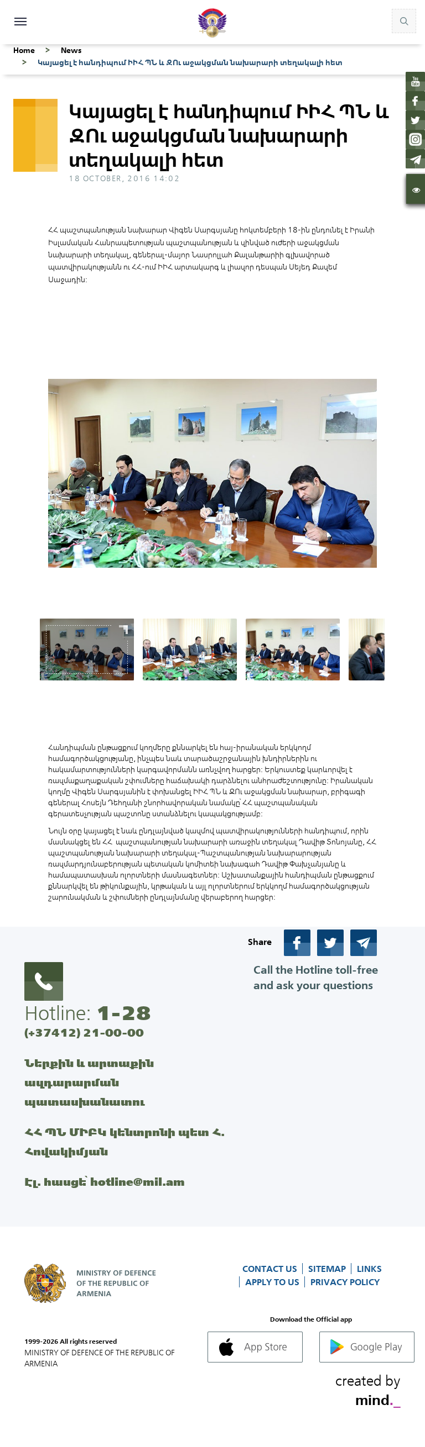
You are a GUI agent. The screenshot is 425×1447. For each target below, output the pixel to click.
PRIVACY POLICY (345, 1281)
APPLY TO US (273, 1281)
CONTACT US (270, 1268)
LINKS (369, 1268)
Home (24, 50)
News (71, 50)
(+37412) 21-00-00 (84, 1032)
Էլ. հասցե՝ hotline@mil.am (104, 1182)
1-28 (123, 1013)
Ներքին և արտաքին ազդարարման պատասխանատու (89, 1082)
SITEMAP (328, 1268)
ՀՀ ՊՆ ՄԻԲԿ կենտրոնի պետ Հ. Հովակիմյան (124, 1141)
